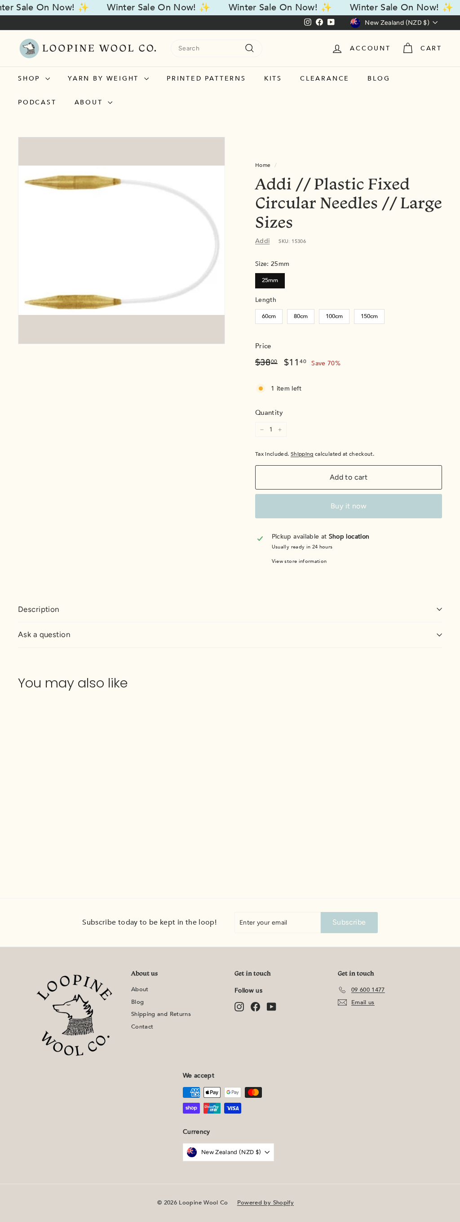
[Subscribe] (348, 659)
